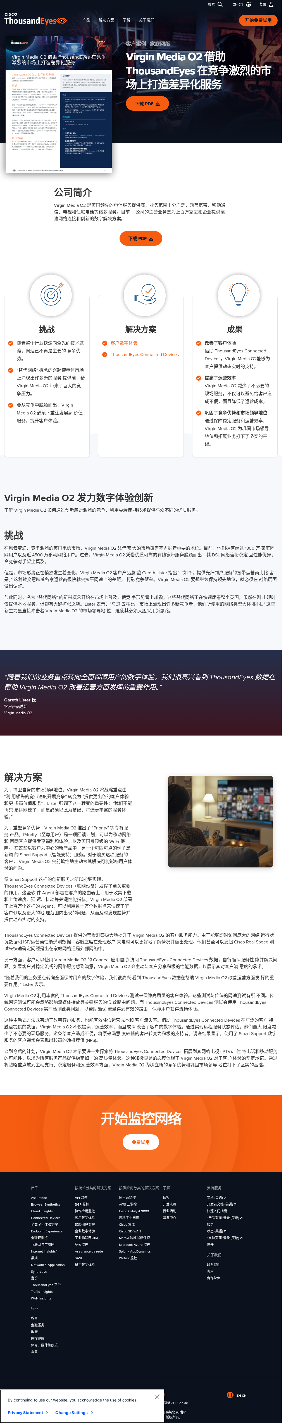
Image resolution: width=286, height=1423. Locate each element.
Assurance (39, 1198)
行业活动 (169, 1211)
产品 (86, 20)
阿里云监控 (127, 1198)
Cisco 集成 (127, 1225)
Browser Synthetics (45, 1204)
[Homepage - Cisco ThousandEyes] (41, 19)
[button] (241, 4)
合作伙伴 (213, 1278)
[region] (82, 1406)
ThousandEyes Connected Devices (145, 354)
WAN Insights (41, 1298)
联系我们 (213, 1265)
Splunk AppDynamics (135, 1251)
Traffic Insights (42, 1292)
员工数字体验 (85, 1265)
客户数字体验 (124, 343)
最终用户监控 (85, 1225)
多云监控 (81, 1245)
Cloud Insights (42, 1211)
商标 (167, 1403)
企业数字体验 (85, 1231)
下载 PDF (144, 104)
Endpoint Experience (47, 1231)
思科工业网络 (129, 1218)
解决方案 (106, 20)
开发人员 (169, 1204)
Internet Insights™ (44, 1251)
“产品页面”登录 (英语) (223, 1218)
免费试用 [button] (141, 1142)
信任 (210, 1245)
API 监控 (81, 1198)
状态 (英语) (215, 1231)
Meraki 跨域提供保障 (134, 1238)
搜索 (211, 4)
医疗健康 (37, 1339)
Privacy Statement (25, 1412)
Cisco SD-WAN (130, 1231)
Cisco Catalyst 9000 (134, 1211)
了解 (126, 20)
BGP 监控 (82, 1204)
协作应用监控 (85, 1211)
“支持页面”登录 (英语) (223, 1238)
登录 (262, 4)
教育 (34, 1318)
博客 (166, 1198)
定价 (34, 1278)
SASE (79, 1258)
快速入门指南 (217, 1211)
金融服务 (37, 1325)
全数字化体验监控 (44, 1225)
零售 (34, 1352)
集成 (34, 1258)
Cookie (182, 1403)
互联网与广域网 (42, 1245)
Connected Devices (46, 1218)
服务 (210, 1225)
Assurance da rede (89, 1251)
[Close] (157, 1397)
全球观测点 (39, 1238)
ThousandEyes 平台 (46, 1285)
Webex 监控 (128, 1258)
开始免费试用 (258, 20)
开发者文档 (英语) (220, 1204)
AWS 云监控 (128, 1204)
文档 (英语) (215, 1198)
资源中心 (169, 1218)
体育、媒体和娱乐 (44, 1345)
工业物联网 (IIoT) (87, 1238)
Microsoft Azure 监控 (134, 1245)
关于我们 (146, 20)
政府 (34, 1332)
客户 (210, 1271)
